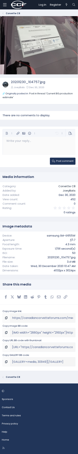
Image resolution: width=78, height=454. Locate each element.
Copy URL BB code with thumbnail (22, 340)
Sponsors (7, 399)
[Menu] (5, 5)
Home (5, 439)
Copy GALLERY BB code (16, 355)
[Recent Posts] (66, 4)
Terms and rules (11, 415)
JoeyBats (19, 87)
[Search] (73, 4)
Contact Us (8, 407)
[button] (6, 133)
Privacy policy (10, 423)
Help (4, 432)
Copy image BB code (15, 326)
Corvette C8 (66, 186)
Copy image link (12, 311)
